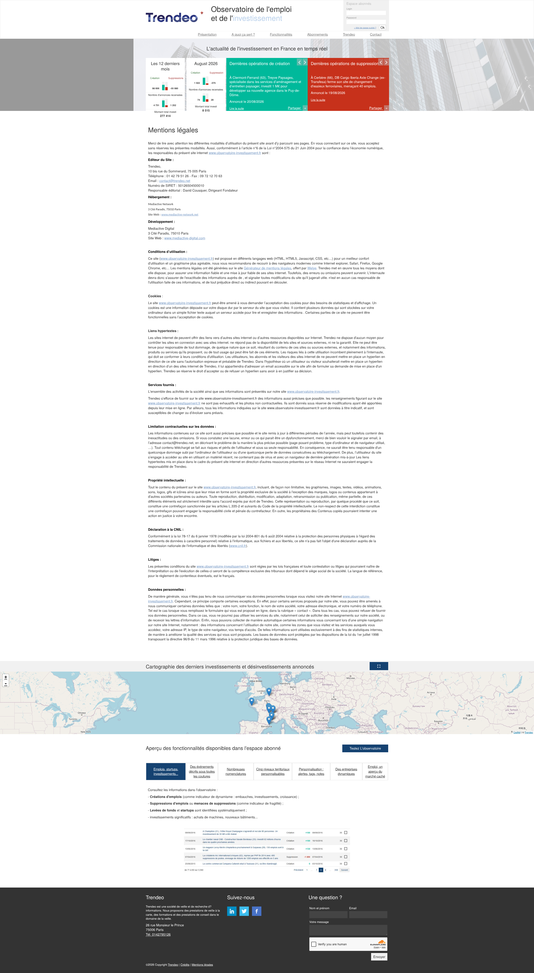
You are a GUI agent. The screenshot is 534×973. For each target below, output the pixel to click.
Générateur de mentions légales (267, 268)
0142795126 (161, 934)
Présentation (207, 34)
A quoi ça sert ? (243, 34)
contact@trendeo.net (174, 180)
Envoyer (379, 956)
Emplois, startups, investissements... (166, 771)
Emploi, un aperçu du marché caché (375, 771)
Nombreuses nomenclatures (235, 771)
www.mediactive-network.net (179, 214)
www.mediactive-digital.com (184, 238)
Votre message (319, 921)
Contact (376, 34)
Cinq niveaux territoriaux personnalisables (272, 771)
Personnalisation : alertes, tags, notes (311, 771)
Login (349, 9)
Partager (297, 107)
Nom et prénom (319, 908)
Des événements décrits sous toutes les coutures (202, 771)
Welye (311, 268)
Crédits (184, 964)
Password (351, 18)
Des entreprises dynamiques (346, 771)
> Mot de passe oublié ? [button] (365, 27)
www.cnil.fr (238, 545)
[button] (379, 666)
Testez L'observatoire (365, 748)
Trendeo (349, 34)
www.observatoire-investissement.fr (235, 152)
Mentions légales (202, 964)
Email (352, 908)
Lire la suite (236, 108)
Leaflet (517, 732)
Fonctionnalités (281, 34)
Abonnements (317, 34)
